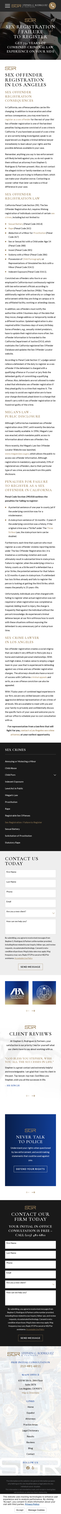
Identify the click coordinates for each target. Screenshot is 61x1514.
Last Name (11, 882)
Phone (9, 891)
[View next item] (33, 1011)
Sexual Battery (15, 224)
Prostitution (39, 233)
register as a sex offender (17, 119)
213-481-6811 (30, 1366)
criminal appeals (39, 677)
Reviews (30, 1442)
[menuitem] (30, 761)
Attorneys (30, 1418)
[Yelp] (32, 1467)
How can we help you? (16, 921)
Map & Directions (30, 1392)
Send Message (30, 966)
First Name (11, 872)
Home (31, 1407)
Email (8, 901)
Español (30, 1412)
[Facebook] (27, 1467)
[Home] (29, 5)
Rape (10, 228)
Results (30, 1436)
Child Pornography (32, 259)
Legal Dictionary (30, 1430)
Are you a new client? (16, 911)
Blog (30, 1448)
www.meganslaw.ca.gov (17, 453)
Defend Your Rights (30, 1169)
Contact (30, 1454)
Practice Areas (30, 1424)
